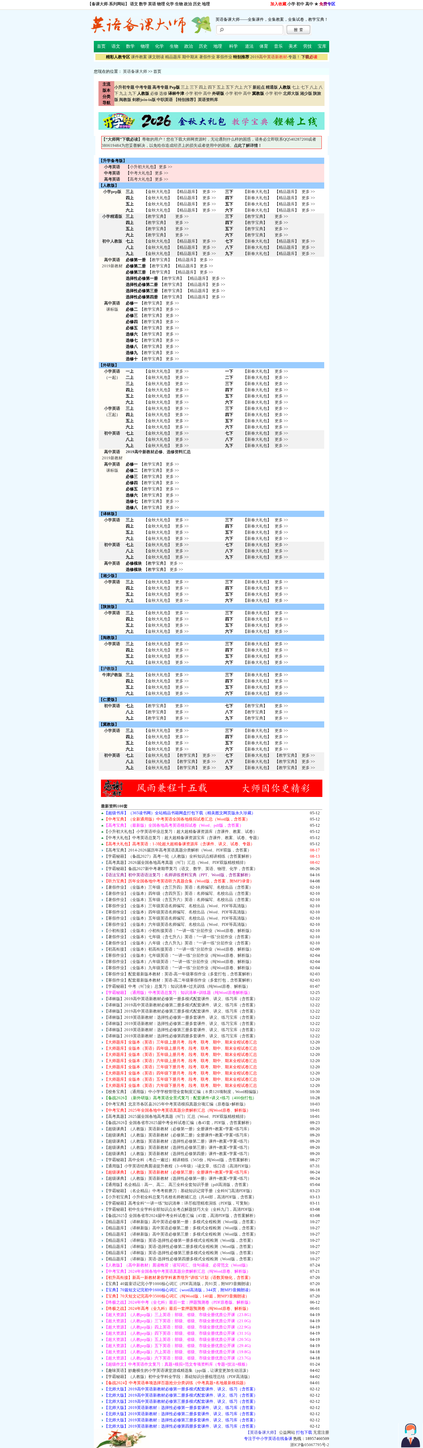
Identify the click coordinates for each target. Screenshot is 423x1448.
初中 (300, 4)
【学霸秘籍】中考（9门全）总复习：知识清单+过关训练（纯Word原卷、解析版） (177, 986)
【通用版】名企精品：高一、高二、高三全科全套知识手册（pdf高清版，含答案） (177, 1184)
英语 (152, 4)
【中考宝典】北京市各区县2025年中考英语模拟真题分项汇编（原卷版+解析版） (176, 1104)
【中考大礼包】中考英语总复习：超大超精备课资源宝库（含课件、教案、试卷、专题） (182, 837)
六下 (248, 87)
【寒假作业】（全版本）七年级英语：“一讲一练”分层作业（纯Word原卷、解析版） (179, 955)
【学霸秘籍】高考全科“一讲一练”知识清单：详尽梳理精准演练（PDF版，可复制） (178, 1203)
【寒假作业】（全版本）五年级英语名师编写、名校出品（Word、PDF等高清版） (176, 918)
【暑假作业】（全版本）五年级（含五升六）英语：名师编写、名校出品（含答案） (178, 899)
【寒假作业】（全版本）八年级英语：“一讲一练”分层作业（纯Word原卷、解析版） (179, 961)
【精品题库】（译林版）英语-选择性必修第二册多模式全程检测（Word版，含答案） (179, 1246)
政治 (188, 4)
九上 (123, 93)
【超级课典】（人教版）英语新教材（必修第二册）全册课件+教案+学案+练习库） (177, 1135)
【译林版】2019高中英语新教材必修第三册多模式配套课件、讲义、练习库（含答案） (181, 1011)
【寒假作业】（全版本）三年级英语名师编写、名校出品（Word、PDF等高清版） (176, 905)
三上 (185, 87)
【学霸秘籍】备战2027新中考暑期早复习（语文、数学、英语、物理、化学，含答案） (181, 868)
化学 (170, 4)
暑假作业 (207, 57)
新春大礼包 (257, 191)
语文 (134, 4)
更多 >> (165, 166)
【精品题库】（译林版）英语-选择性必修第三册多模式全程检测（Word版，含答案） (179, 1252)
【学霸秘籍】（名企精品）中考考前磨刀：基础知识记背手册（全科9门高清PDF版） (179, 1190)
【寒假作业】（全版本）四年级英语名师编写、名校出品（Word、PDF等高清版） (176, 912)
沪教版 (109, 668)
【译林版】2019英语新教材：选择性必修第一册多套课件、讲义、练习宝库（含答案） (181, 1017)
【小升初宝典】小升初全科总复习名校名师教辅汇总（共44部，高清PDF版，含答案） (180, 1197)
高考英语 (112, 179)
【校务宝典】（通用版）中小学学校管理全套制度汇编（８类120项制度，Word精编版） (182, 1091)
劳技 (307, 46)
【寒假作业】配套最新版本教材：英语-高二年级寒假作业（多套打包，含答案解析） (179, 980)
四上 (203, 87)
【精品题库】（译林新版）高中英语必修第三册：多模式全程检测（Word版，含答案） (181, 1234)
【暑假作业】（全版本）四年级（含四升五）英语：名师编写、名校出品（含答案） (178, 893)
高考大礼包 (140, 179)
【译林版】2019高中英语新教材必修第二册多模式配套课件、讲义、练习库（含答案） (181, 1005)
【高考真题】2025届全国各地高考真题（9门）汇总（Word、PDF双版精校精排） (176, 1116)
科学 (233, 46)
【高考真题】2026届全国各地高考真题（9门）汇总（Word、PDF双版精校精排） (176, 862)
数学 (143, 4)
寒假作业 (224, 57)
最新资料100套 (114, 806)
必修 (154, 93)
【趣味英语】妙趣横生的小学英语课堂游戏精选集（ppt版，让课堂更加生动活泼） (177, 1370)
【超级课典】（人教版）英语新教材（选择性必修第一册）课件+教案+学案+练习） (177, 1178)
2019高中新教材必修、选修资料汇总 (158, 451)
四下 (212, 87)
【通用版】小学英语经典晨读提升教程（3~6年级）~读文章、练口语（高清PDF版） (178, 1166)
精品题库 (173, 57)
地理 (206, 4)
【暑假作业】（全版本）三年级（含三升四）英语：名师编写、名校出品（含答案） (178, 887)
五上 (221, 87)
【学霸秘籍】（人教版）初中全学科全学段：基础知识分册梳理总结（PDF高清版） (178, 1376)
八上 (314, 87)
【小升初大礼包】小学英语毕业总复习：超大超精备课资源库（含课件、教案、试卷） (180, 831)
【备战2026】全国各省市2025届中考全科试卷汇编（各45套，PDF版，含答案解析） (179, 1122)
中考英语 (112, 173)
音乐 (278, 46)
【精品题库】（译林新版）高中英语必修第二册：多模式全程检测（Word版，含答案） (181, 1228)
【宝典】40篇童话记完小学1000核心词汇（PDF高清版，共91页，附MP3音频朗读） (178, 1283)
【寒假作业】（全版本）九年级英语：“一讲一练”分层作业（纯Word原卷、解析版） (179, 967)
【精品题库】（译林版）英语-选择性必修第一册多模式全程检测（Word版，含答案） (179, 1240)
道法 (249, 46)
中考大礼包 (140, 173)
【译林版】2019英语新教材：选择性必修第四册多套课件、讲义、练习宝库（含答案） (181, 1036)
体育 (263, 46)
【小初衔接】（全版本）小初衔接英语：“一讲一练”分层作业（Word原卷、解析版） (179, 930)
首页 (101, 46)
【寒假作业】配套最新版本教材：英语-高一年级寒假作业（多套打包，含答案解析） (179, 974)
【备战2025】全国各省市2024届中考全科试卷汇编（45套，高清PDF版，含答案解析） (181, 1215)
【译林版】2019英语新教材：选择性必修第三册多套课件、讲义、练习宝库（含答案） (181, 1029)
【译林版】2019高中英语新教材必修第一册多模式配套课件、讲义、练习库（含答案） (181, 998)
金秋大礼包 (158, 191)
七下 (305, 87)
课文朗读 (156, 57)
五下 (230, 87)
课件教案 (139, 57)
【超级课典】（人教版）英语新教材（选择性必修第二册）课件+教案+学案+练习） (177, 1141)
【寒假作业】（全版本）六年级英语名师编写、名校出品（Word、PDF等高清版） (176, 924)
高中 (309, 4)
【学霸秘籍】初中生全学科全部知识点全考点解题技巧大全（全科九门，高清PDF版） (180, 1209)
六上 (239, 87)
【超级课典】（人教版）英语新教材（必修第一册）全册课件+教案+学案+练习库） (177, 1128)
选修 (163, 93)
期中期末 (190, 57)
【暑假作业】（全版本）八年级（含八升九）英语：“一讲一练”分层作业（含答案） (178, 943)
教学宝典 (156, 216)
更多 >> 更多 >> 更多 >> (182, 439)
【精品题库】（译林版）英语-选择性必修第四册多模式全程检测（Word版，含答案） (179, 1259)
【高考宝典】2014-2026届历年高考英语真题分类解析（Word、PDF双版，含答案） (177, 850)
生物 (179, 4)
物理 (161, 4)
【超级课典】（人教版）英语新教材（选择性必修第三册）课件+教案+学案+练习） (177, 1147)
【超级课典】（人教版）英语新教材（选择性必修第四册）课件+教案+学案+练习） (177, 1153)
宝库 (322, 46)
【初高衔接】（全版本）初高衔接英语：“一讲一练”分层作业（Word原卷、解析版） (179, 949)
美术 (293, 46)
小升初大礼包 (142, 166)
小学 (291, 4)
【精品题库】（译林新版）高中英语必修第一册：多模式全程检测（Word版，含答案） (181, 1221)
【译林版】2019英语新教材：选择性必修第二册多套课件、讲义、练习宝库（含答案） (181, 1023)
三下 (194, 87)
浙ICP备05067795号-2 (309, 1444)
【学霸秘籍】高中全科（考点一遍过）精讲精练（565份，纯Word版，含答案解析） (178, 1159)
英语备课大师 (135, 71)
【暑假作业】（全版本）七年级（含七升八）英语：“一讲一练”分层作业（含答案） (178, 936)
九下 (132, 93)
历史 (197, 4)
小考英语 (112, 166)
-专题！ (275, 57)
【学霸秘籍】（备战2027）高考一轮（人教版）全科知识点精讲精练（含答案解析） (179, 856)
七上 (296, 87)
